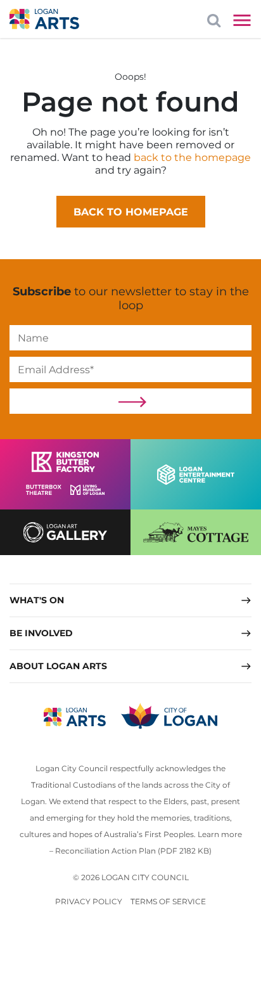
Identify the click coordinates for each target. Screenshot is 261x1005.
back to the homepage (192, 157)
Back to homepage (130, 212)
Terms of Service (168, 901)
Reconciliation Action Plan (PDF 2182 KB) (133, 850)
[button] (130, 600)
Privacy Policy (88, 901)
